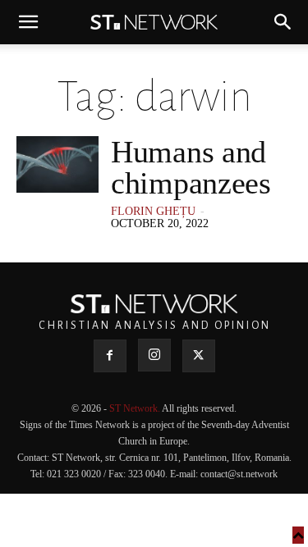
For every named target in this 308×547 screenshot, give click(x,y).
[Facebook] (110, 356)
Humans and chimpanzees (191, 167)
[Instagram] (154, 355)
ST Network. (135, 408)
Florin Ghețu (153, 211)
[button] (28, 22)
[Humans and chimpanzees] (57, 164)
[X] (198, 356)
